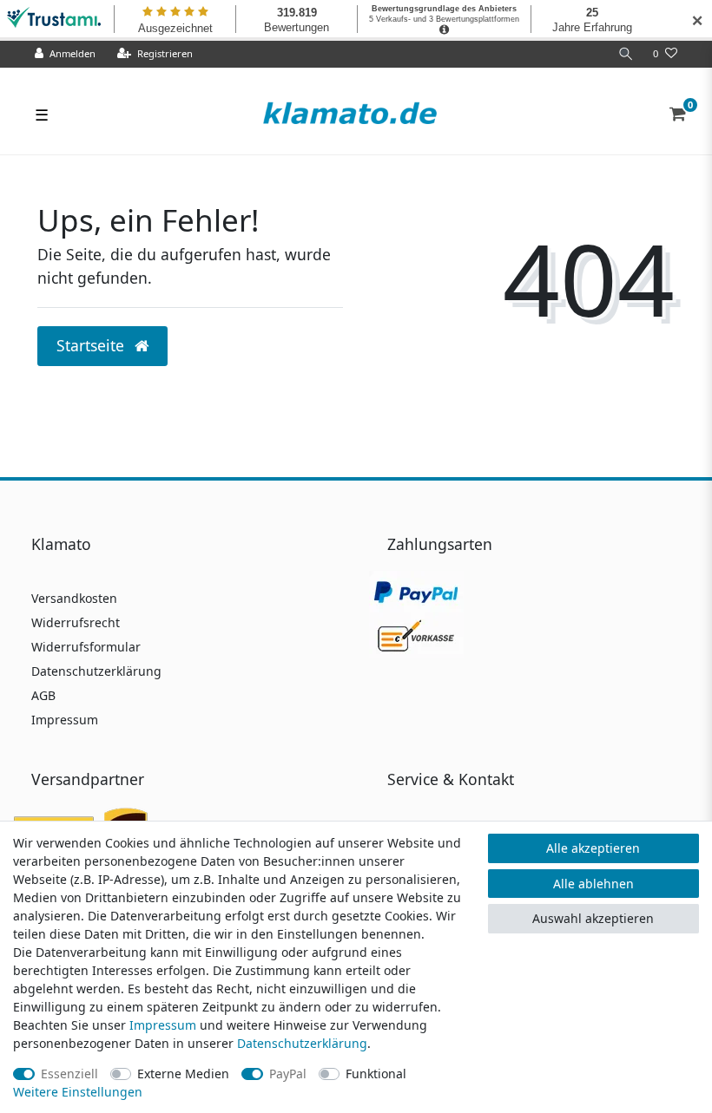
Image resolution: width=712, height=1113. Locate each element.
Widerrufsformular (86, 646)
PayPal (288, 1073)
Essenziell (69, 1073)
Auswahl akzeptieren (593, 918)
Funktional (376, 1073)
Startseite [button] (92, 345)
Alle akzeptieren (593, 848)
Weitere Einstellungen (77, 1092)
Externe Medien (183, 1073)
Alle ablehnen (593, 883)
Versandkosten (74, 598)
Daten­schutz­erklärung (302, 1043)
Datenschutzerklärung (96, 671)
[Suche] (626, 54)
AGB (43, 695)
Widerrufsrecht (75, 622)
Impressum (64, 719)
